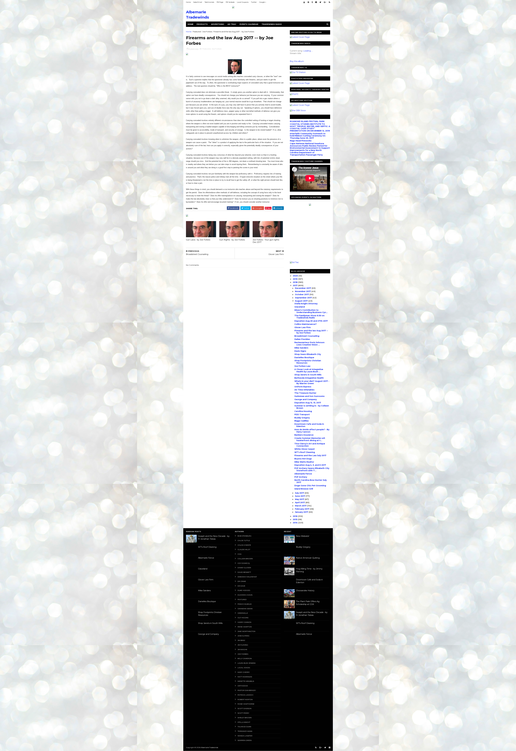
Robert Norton (245, 699)
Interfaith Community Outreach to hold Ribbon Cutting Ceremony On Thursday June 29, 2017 (307, 135)
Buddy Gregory (302, 417)
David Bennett (244, 572)
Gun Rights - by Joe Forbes (232, 240)
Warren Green (245, 740)
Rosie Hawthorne (246, 704)
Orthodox (243, 686)
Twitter (254, 2)
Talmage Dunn (244, 727)
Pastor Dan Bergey (247, 690)
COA (239, 554)
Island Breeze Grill (303, 489)
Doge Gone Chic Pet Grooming (310, 485)
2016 (295, 516)
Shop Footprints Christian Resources (307, 361)
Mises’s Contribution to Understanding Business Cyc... (311, 311)
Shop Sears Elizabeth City (307, 354)
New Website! (302, 536)
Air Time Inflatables (304, 390)
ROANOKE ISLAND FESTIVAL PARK (307, 121)
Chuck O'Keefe (244, 545)
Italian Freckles (302, 339)
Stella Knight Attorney (306, 303)
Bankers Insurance (303, 435)
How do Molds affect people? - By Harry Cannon (311, 430)
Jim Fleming (243, 645)
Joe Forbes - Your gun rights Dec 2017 (266, 241)
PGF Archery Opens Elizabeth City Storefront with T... (311, 469)
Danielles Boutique (304, 357)
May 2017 (300, 499)
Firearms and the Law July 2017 (310, 455)
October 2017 (302, 294)
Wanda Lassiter (245, 736)
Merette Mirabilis (246, 681)
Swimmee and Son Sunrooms (309, 396)
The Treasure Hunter (305, 393)
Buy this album (297, 61)
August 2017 (301, 301)
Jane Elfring (243, 636)
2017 (295, 285)
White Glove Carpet (304, 449)
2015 (295, 519)
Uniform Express (302, 386)
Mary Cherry (244, 672)
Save (269, 208)
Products (202, 24)
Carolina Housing (303, 411)
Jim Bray (241, 640)
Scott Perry (243, 713)
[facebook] (316, 2)
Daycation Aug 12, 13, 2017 (307, 402)
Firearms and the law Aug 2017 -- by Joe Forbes (311, 331)
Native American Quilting (308, 558)
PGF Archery (300, 477)
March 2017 (301, 506)
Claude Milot (244, 549)
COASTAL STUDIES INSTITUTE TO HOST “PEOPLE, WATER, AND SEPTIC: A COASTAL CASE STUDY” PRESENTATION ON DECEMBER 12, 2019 (310, 127)
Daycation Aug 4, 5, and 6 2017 (310, 465)
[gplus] (325, 2)
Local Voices (244, 668)
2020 (295, 276)
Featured (197, 32)
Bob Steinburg (244, 536)
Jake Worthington (246, 631)
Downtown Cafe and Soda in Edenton (309, 425)
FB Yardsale (230, 2)
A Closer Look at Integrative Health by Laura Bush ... (308, 370)
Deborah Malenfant (247, 577)
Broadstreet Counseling (306, 336)
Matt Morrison (245, 677)
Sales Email (197, 2)
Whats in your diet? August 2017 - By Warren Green (311, 382)
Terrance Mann (245, 731)
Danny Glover (244, 568)
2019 (295, 279)
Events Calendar (249, 24)
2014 (295, 522)
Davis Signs (300, 351)
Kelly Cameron (245, 658)
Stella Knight (244, 722)
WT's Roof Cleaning (304, 452)
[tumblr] (312, 2)
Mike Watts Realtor (304, 462)
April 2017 (300, 502)
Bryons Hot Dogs (303, 458)
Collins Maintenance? (305, 324)
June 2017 (300, 496)
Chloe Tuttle (244, 540)
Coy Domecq (244, 563)
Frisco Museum (245, 604)
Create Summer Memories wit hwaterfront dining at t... (309, 439)
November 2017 (303, 291)
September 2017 (303, 297)
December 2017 (303, 288)
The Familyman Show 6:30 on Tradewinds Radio (309, 316)
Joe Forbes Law (302, 366)
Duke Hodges (244, 590)
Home (188, 2)
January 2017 (302, 512)
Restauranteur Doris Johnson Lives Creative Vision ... (309, 343)
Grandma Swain (245, 609)
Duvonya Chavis (245, 595)
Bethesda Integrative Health (309, 378)
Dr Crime (242, 581)
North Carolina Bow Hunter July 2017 (310, 481)
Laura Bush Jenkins (246, 663)
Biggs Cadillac (301, 421)
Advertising (217, 24)
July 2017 (300, 493)
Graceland (299, 307)
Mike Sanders (301, 348)
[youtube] (304, 2)
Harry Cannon (244, 622)
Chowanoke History (305, 590)
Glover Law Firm (302, 327)
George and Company (305, 399)
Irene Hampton (245, 627)
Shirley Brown (245, 718)
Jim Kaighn (242, 649)
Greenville (243, 613)
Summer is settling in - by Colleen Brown (311, 407)
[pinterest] (308, 2)
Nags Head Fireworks (300, 141)
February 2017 (302, 509)
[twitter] (320, 2)
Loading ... (308, 51)
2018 (295, 282)
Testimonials (209, 2)
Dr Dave (241, 586)
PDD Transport (302, 414)
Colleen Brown (245, 559)
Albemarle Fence (303, 474)
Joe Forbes (207, 32)
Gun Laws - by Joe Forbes (198, 240)
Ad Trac (231, 24)
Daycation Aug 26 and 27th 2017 (311, 321)
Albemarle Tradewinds (209, 747)
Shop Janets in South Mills (307, 374)
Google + (262, 2)
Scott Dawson (244, 708)
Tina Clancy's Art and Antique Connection (309, 444)
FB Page (220, 2)
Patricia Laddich (245, 695)
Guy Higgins (243, 618)
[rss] (329, 2)
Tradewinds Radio (272, 24)
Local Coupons (242, 2)
